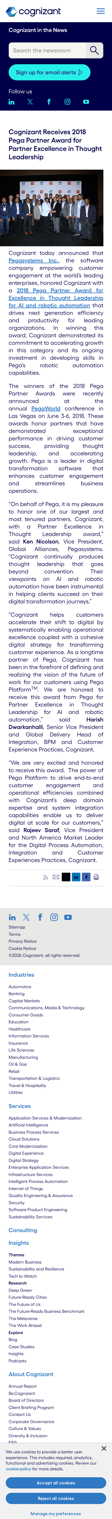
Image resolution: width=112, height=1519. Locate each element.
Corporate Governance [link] (31, 1421)
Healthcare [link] (19, 1028)
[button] (101, 11)
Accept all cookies (56, 1482)
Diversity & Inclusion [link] (28, 1435)
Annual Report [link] (23, 1386)
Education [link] (18, 1021)
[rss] (46, 877)
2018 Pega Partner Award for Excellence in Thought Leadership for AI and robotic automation (56, 297)
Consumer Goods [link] (26, 1014)
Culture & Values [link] (25, 1428)
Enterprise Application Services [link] (39, 1167)
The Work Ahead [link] (25, 1325)
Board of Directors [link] (26, 1400)
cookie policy (18, 1468)
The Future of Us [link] (24, 1304)
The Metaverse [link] (23, 1318)
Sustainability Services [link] (30, 1216)
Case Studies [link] (21, 1346)
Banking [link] (17, 993)
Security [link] (17, 1202)
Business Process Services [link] (34, 1132)
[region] (56, 1481)
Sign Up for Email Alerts (46, 72)
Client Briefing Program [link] (31, 1407)
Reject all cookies (56, 1498)
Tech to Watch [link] (23, 1276)
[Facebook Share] (86, 877)
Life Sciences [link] (21, 1050)
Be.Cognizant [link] (22, 1393)
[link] (14, 917)
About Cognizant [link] (31, 1374)
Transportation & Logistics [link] (34, 1078)
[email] (56, 877)
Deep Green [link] (20, 1290)
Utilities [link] (16, 1092)
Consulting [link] (23, 1230)
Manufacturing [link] (23, 1057)
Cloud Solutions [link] (24, 1139)
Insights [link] (16, 1353)
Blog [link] (13, 1339)
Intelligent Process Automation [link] (38, 1181)
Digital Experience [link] (26, 1153)
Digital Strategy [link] (24, 1160)
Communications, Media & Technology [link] (47, 1007)
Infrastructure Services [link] (31, 1174)
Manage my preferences (56, 1513)
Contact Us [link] (20, 1414)
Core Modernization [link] (28, 1146)
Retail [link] (14, 1071)
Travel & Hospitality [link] (27, 1085)
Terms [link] (14, 934)
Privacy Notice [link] (23, 941)
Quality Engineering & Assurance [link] (41, 1195)
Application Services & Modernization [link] (45, 1117)
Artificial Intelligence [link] (28, 1124)
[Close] (104, 1448)
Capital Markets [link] (24, 1000)
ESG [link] (13, 1442)
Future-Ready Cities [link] (28, 1297)
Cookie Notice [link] (22, 948)
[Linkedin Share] (76, 877)
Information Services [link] (29, 1035)
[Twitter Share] (66, 877)
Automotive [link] (20, 986)
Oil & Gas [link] (18, 1064)
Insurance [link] (18, 1043)
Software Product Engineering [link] (38, 1209)
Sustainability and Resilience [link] (36, 1268)
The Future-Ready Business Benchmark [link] (47, 1311)
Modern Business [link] (25, 1261)
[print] (96, 877)
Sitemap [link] (17, 927)
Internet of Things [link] (26, 1188)
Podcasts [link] (17, 1360)
